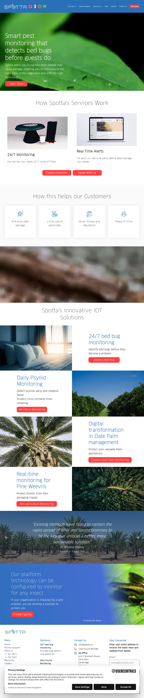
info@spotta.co (85, 644)
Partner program (12, 647)
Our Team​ (12, 657)
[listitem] (20, 221)
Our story (12, 654)
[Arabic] (44, 6)
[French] (35, 6)
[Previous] (6, 537)
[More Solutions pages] (75, 6)
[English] (30, 6)
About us (8, 650)
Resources (9, 660)
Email (112, 657)
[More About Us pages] (101, 6)
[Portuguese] (39, 6)
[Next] (137, 537)
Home (7, 644)
